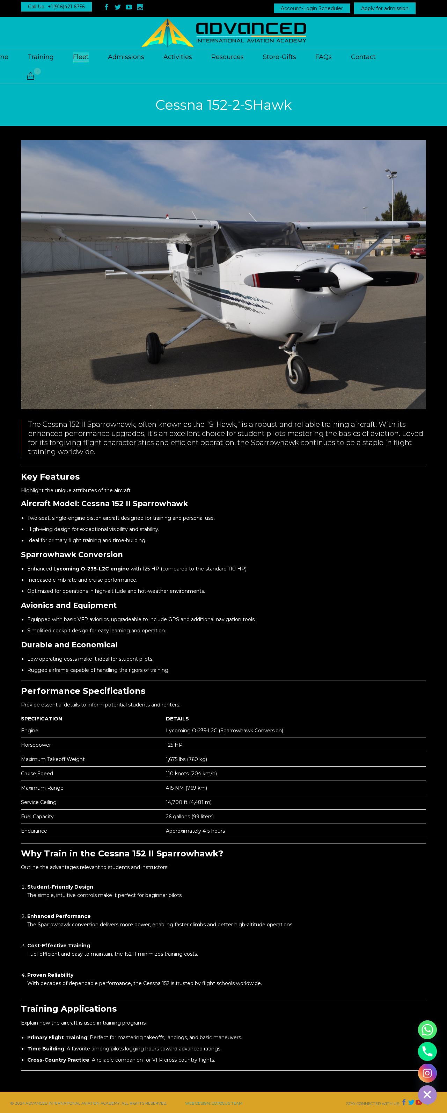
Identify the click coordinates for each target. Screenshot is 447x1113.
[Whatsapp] (427, 1029)
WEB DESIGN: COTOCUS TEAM (213, 1103)
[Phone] (427, 1051)
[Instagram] (427, 1073)
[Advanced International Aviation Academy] (223, 33)
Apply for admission (385, 8)
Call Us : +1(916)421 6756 (56, 6)
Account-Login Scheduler (312, 8)
